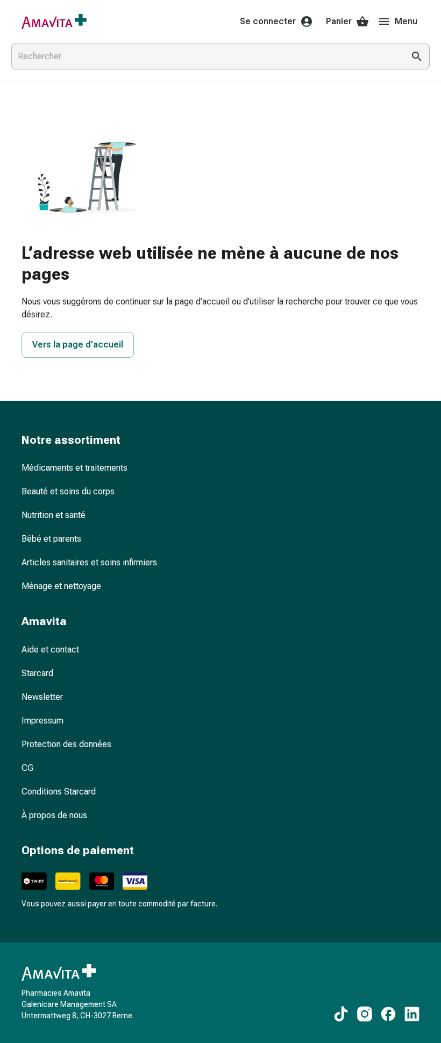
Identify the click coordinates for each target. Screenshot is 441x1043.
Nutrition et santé (54, 515)
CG (27, 768)
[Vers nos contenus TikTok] (340, 1013)
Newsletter (42, 697)
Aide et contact (50, 649)
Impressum (42, 720)
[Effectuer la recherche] (417, 56)
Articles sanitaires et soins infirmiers (89, 562)
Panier (339, 21)
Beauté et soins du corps (68, 491)
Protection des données (66, 744)
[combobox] (205, 56)
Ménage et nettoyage (61, 586)
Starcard (37, 673)
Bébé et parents (51, 539)
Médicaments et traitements (74, 468)
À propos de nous (54, 815)
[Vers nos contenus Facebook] (388, 1013)
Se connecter (268, 21)
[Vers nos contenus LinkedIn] (411, 1013)
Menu (406, 21)
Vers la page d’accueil (77, 344)
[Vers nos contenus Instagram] (364, 1013)
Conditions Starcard (59, 791)
